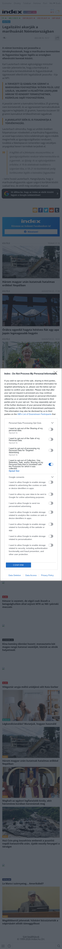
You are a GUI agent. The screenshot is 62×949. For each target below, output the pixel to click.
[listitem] (31, 422)
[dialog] (31, 474)
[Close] (56, 374)
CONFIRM (18, 565)
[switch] (51, 429)
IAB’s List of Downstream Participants (34, 414)
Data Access (31, 575)
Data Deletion (15, 575)
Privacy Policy (47, 575)
